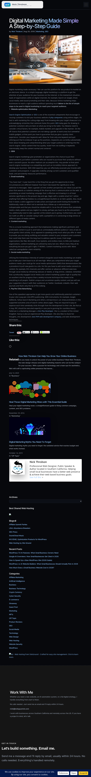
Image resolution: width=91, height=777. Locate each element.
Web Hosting (14, 641)
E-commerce (14, 600)
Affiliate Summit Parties (18, 524)
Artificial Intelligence (17, 581)
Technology (13, 633)
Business (12, 585)
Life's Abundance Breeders (19, 528)
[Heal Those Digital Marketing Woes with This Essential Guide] (30, 399)
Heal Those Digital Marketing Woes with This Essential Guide (38, 402)
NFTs (11, 614)
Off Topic (12, 618)
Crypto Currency (15, 592)
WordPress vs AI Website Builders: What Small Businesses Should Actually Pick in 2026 (43, 564)
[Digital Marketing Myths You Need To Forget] (30, 439)
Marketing (40, 31)
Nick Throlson (17, 31)
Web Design (14, 637)
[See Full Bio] (42, 477)
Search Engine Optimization (20, 115)
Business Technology (17, 588)
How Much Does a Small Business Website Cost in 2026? (31, 568)
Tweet (11, 331)
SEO (46, 31)
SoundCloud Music (16, 536)
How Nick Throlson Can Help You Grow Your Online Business (47, 356)
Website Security (15, 644)
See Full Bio (35, 477)
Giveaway (13, 603)
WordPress (13, 648)
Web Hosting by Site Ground (20, 543)
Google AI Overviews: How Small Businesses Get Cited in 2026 (34, 556)
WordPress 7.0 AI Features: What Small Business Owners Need (33, 553)
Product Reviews (15, 622)
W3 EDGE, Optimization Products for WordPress (28, 539)
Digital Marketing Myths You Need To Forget (30, 442)
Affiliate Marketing (16, 577)
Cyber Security (15, 596)
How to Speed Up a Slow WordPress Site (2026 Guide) (30, 560)
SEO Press (13, 532)
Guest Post (13, 607)
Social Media (14, 629)
